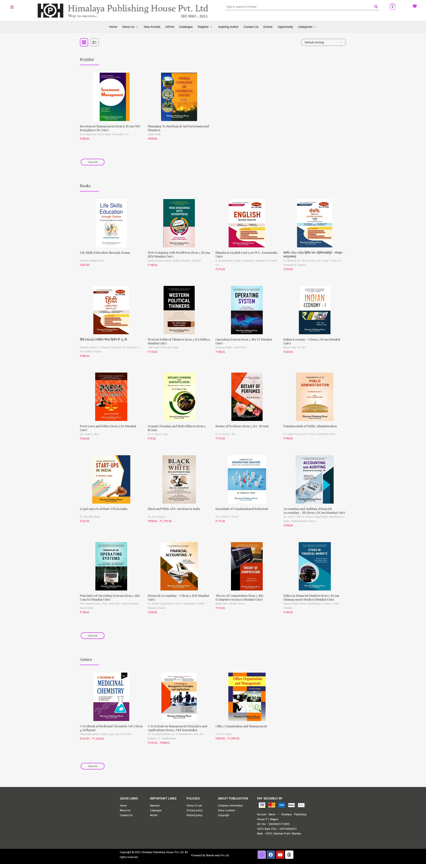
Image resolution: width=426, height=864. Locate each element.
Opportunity (285, 27)
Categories (305, 27)
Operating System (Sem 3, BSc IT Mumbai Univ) (243, 341)
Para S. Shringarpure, (186, 603)
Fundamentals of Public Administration (310, 426)
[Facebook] (271, 854)
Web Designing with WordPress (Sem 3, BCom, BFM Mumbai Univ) (179, 254)
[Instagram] (262, 854)
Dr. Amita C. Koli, (292, 516)
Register (203, 27)
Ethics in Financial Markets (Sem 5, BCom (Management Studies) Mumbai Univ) (311, 597)
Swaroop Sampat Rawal (92, 260)
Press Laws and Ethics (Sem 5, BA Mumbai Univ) (108, 428)
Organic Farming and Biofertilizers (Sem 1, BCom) (177, 428)
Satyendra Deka (123, 734)
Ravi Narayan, (309, 260)
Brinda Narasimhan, (244, 260)
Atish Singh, (154, 347)
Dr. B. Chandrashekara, (160, 734)
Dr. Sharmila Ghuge (90, 516)
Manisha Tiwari (236, 603)
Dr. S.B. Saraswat (156, 516)
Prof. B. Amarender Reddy (322, 434)
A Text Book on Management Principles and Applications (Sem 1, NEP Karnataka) (177, 728)
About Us (128, 27)
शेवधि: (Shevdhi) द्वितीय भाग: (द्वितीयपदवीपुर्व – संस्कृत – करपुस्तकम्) (313, 254)
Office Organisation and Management (241, 726)
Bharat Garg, (290, 347)
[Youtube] (280, 854)
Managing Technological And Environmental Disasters (178, 128)
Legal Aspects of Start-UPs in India (103, 509)
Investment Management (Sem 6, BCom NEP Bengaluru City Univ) (110, 128)
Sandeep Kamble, (224, 347)
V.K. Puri (301, 347)
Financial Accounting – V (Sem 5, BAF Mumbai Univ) (178, 597)
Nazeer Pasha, (104, 134)
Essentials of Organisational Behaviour (241, 509)
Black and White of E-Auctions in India (174, 509)
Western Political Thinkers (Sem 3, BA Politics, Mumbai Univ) (179, 341)
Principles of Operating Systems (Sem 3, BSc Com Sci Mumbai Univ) (110, 597)
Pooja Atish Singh (169, 347)
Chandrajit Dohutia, (90, 734)
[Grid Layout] (84, 42)
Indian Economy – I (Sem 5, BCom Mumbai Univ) (311, 341)
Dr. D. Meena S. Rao (158, 434)
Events (268, 27)
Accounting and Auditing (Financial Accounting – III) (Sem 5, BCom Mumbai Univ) (314, 511)
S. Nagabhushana (167, 738)
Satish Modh (154, 134)
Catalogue (186, 27)
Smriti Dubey (240, 347)
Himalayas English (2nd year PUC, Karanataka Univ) (246, 254)
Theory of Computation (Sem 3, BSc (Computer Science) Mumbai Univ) (239, 597)
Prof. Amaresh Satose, (91, 603)
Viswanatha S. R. (120, 134)
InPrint (169, 27)
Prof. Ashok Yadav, (112, 603)
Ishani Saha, (222, 603)
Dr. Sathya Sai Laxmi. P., (296, 434)
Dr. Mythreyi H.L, (292, 260)
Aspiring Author (228, 27)
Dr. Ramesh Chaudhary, (110, 347)
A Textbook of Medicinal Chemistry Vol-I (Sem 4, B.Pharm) (111, 728)
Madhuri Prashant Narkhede (186, 260)
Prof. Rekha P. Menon (91, 351)
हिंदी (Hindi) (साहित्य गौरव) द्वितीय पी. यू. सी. (103, 339)
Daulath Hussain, (89, 347)
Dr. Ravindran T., (132, 347)
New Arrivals (152, 27)
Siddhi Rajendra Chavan (303, 521)
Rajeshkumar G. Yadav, (320, 603)
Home (113, 27)
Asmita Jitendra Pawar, (160, 260)
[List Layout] (95, 42)
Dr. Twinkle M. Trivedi (226, 516)
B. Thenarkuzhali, (224, 260)
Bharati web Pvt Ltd (217, 855)
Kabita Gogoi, (108, 734)
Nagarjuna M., (262, 260)
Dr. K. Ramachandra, (183, 734)
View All (92, 162)
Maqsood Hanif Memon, (295, 603)
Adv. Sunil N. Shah (89, 434)
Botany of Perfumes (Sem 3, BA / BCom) (242, 426)
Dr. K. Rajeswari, (88, 134)
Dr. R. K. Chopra (223, 734)
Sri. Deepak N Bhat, (327, 260)
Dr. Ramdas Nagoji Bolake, (315, 516)
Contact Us (251, 27)
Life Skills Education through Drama (105, 253)
